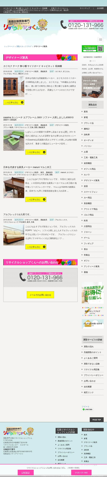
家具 (42, 172)
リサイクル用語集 (91, 369)
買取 (36, 127)
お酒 (86, 151)
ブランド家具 (8, 127)
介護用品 (88, 226)
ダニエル (66, 71)
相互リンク (89, 392)
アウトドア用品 (91, 209)
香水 (86, 249)
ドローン (88, 231)
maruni (63, 172)
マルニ (15, 73)
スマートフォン (91, 191)
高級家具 (44, 71)
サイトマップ (85, 8)
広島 (31, 127)
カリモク (58, 71)
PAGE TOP (97, 419)
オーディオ (89, 140)
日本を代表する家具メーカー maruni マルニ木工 (27, 167)
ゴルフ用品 (89, 214)
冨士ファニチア (38, 174)
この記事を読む (12, 102)
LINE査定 (26, 472)
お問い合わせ (90, 380)
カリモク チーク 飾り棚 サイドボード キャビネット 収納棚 (32, 66)
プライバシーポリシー (93, 375)
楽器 (86, 186)
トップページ (9, 46)
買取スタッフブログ (23, 46)
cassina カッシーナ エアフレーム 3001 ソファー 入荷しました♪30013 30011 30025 (38, 118)
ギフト (87, 260)
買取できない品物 (91, 363)
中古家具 (22, 222)
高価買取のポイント (92, 352)
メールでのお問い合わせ (40, 294)
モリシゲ (12, 174)
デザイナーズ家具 (31, 71)
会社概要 (100, 8)
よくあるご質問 (91, 357)
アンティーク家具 (91, 266)
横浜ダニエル (23, 73)
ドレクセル (7, 73)
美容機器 (88, 203)
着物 (86, 272)
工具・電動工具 (91, 157)
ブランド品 (89, 123)
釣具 (86, 220)
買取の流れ (89, 346)
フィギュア (89, 243)
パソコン (88, 145)
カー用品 (88, 197)
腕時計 (87, 128)
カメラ (87, 174)
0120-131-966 (81, 472)
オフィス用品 (90, 168)
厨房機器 (88, 163)
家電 (86, 117)
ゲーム (87, 237)
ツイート (86, 406)
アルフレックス (61, 220)
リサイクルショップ (21, 127)
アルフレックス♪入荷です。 (17, 214)
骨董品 (87, 254)
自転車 (87, 134)
